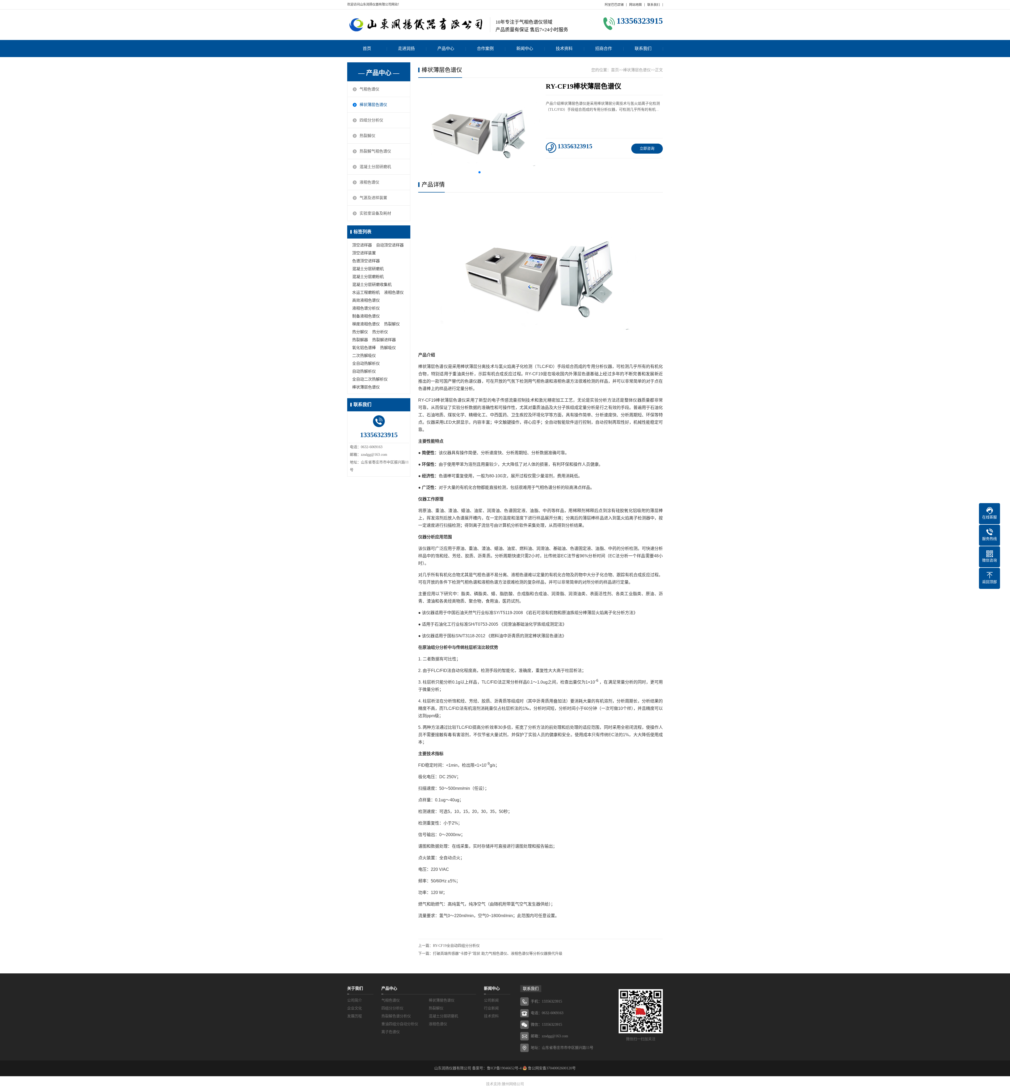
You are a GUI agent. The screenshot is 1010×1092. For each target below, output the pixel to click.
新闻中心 (524, 48)
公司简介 (354, 1000)
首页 (367, 48)
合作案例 (485, 48)
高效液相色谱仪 (366, 300)
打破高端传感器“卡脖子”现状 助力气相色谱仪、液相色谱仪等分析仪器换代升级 (497, 954)
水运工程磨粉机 (366, 292)
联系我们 (653, 5)
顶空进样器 (362, 245)
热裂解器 (360, 340)
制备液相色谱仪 (366, 316)
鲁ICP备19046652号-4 (504, 1068)
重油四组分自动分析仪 (399, 1024)
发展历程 (354, 1016)
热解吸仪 (388, 348)
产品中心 (445, 48)
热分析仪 (380, 332)
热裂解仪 (367, 136)
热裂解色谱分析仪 (396, 1016)
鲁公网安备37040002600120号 (551, 1068)
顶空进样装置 (364, 253)
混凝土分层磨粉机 (368, 277)
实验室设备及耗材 (375, 213)
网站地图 (635, 5)
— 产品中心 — (378, 72)
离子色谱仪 (390, 1032)
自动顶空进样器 (390, 245)
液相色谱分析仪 (366, 308)
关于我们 (355, 988)
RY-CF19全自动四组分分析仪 (456, 946)
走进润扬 (406, 48)
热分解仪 (360, 332)
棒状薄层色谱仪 (373, 105)
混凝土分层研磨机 (375, 167)
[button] (479, 172)
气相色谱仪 (369, 89)
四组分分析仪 (371, 120)
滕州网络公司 (513, 1084)
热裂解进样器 (384, 340)
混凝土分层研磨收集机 (372, 284)
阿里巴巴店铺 (614, 5)
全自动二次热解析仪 (370, 379)
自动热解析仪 (364, 371)
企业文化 (354, 1008)
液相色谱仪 (369, 182)
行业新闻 (491, 1008)
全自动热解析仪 (366, 363)
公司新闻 (491, 1000)
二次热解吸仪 (364, 355)
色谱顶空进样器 (366, 261)
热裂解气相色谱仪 (375, 151)
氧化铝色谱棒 (364, 348)
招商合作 (603, 48)
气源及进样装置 (373, 198)
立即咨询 (647, 148)
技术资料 (564, 48)
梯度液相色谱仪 (366, 324)
